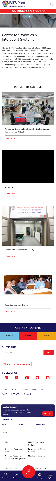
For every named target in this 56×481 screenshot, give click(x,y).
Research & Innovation (7, 417)
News (34, 389)
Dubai (4, 432)
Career (26, 389)
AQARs (5, 394)
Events (42, 389)
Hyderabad (41, 424)
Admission (16, 389)
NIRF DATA (15, 394)
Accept (48, 413)
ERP (6, 442)
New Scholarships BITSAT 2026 (28, 11)
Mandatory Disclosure (37, 456)
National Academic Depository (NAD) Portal (15, 457)
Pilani (4, 424)
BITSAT (5, 389)
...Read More (10, 138)
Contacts (40, 416)
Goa (21, 424)
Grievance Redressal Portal (13, 450)
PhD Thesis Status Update (36, 443)
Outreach (27, 394)
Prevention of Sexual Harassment (37, 450)
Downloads (24, 416)
